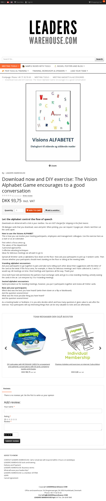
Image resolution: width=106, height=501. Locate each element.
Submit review (12, 441)
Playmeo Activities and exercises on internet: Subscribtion (77, 364)
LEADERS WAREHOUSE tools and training (19, 462)
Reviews (6, 388)
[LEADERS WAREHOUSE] (53, 32)
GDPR (6, 475)
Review (7, 421)
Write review (27, 196)
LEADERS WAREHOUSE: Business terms (19, 468)
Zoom (54, 165)
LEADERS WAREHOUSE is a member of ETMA (21, 473)
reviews (16, 196)
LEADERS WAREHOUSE (15, 173)
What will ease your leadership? (16, 470)
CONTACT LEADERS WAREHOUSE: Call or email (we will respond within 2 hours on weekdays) (39, 460)
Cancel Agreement (11, 478)
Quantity (9, 210)
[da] (8, 2)
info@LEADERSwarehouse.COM (55, 495)
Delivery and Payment (12, 465)
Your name (8, 407)
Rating (6, 416)
